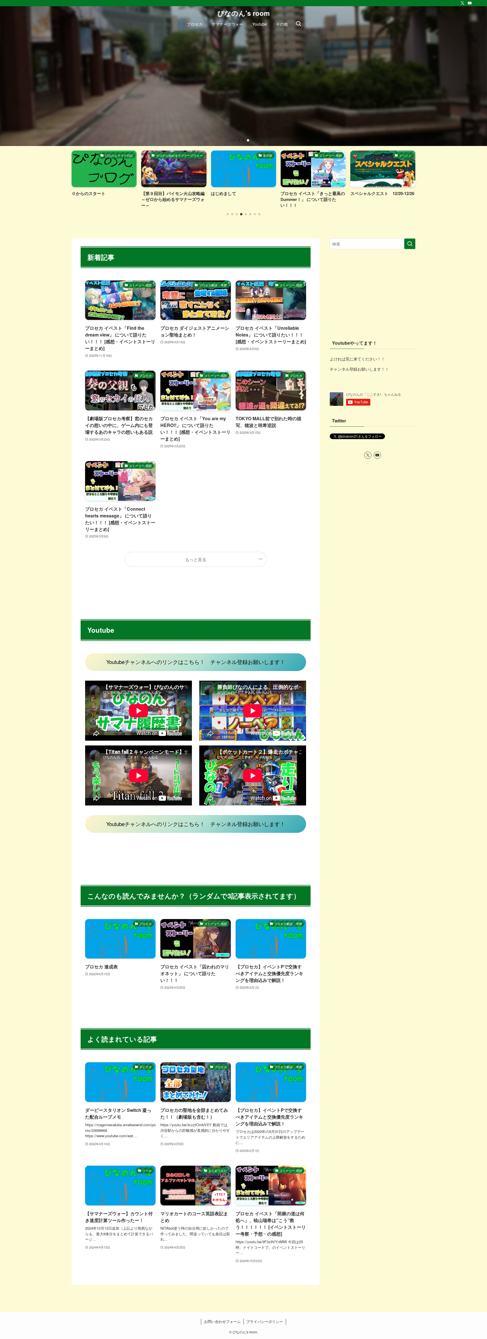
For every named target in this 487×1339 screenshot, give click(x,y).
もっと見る (195, 559)
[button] (234, 140)
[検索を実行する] (409, 243)
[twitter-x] (462, 3)
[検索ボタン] (298, 23)
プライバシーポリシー (264, 1321)
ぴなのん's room (243, 13)
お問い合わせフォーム (222, 1321)
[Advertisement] (372, 294)
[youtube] (469, 3)
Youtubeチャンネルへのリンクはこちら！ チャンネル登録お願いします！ (195, 661)
